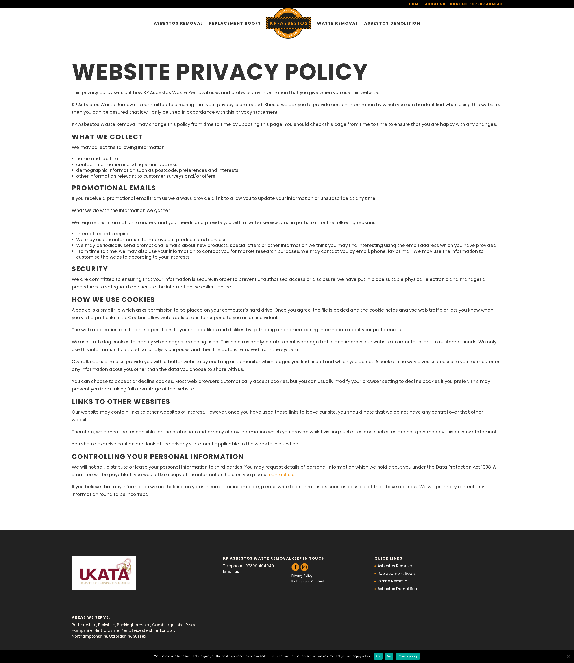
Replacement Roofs (235, 24)
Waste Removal (337, 24)
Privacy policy (407, 656)
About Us (435, 4)
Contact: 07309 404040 (476, 4)
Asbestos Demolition (392, 24)
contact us (281, 474)
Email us (231, 571)
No (389, 656)
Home (415, 4)
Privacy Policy (302, 575)
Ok (378, 656)
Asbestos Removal (178, 24)
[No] (568, 656)
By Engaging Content (307, 581)
